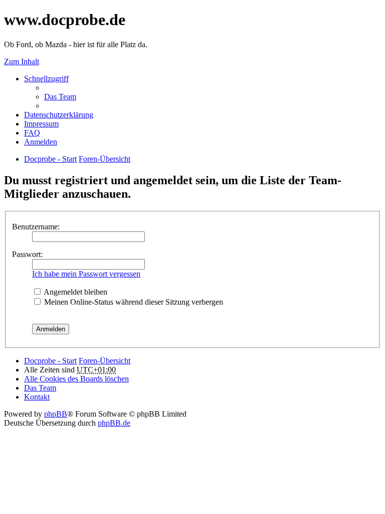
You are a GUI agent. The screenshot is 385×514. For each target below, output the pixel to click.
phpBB (55, 414)
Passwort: (27, 254)
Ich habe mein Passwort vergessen (86, 274)
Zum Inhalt (21, 61)
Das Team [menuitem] (60, 96)
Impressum (41, 123)
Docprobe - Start (50, 360)
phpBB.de (114, 423)
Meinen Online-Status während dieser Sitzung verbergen (132, 302)
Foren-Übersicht (104, 360)
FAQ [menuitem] (32, 132)
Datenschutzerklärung (58, 114)
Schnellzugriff (46, 78)
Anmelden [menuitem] (40, 142)
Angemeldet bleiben (74, 292)
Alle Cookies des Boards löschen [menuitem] (76, 378)
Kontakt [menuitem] (37, 397)
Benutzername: (36, 226)
